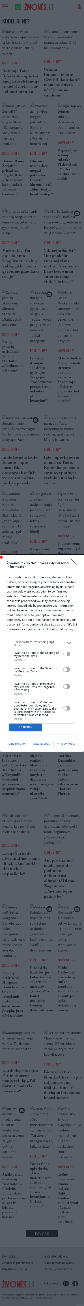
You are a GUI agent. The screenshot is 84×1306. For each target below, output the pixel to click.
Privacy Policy (66, 744)
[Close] (75, 563)
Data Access (41, 744)
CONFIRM (25, 727)
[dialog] (42, 653)
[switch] (66, 654)
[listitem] (42, 643)
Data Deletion (17, 744)
